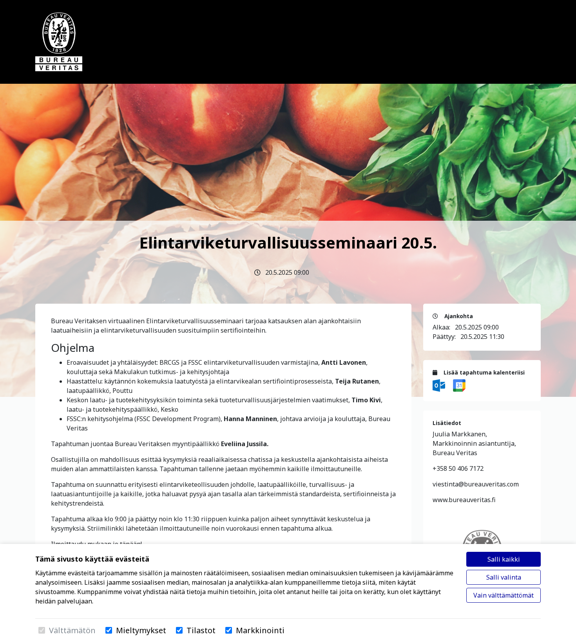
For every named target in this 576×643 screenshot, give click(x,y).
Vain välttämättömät (503, 595)
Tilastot (201, 630)
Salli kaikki (503, 559)
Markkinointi (260, 630)
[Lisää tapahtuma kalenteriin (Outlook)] (440, 384)
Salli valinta (503, 577)
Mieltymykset (141, 630)
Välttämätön (72, 630)
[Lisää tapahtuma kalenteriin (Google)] (459, 384)
